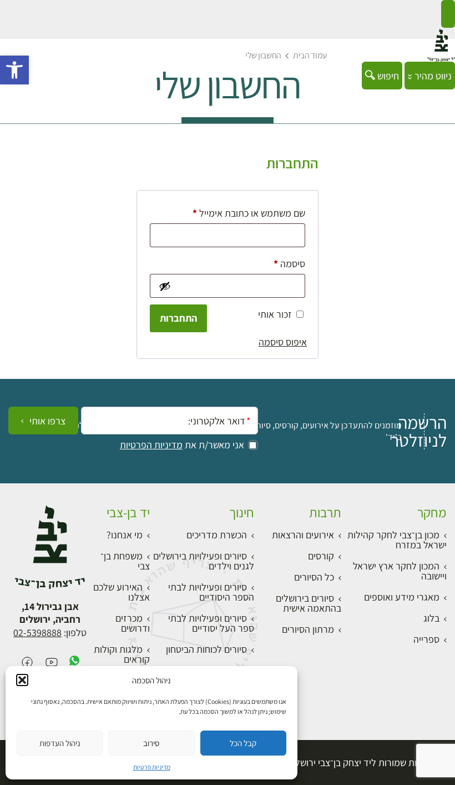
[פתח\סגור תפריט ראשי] (448, 14)
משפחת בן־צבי (125, 560)
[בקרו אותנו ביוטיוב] (51, 663)
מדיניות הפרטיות (151, 445)
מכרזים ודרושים (132, 623)
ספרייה (426, 639)
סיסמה (280, 263)
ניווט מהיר (432, 75)
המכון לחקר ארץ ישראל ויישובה (400, 570)
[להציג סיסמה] (164, 286)
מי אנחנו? (125, 534)
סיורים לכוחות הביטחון (206, 649)
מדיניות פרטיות (151, 767)
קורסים (321, 555)
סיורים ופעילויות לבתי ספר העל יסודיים (211, 623)
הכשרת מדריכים (216, 534)
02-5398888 (37, 632)
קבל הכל (243, 743)
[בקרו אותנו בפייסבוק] (27, 663)
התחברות (178, 318)
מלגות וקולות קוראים (122, 654)
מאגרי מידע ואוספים (401, 597)
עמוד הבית (310, 55)
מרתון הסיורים (308, 629)
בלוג (431, 618)
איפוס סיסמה (283, 342)
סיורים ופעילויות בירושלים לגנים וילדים (203, 560)
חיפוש (387, 75)
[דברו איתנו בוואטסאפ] (74, 663)
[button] (14, 70)
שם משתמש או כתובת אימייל (240, 212)
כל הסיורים (314, 577)
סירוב (151, 743)
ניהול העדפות (59, 743)
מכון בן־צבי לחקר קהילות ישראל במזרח (397, 539)
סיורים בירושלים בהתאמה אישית (308, 603)
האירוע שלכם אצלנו (121, 592)
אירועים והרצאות (303, 534)
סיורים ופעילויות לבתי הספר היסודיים (211, 592)
